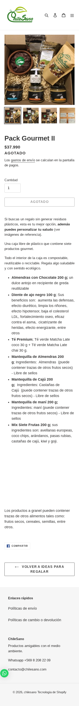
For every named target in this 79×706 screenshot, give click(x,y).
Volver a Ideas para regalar (42, 569)
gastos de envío (23, 160)
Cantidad (11, 180)
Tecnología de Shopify (51, 692)
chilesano (30, 692)
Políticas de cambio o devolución (34, 620)
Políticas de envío (22, 608)
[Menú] (72, 15)
